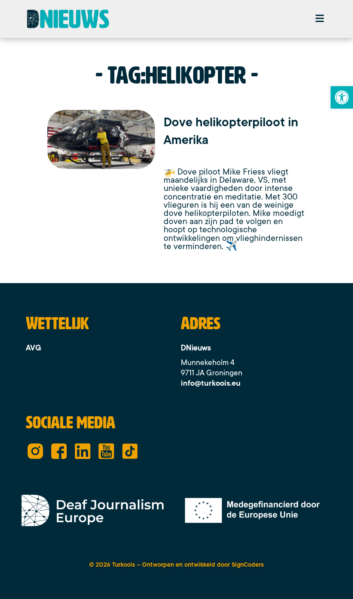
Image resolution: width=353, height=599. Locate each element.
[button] (320, 18)
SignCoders (248, 564)
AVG (33, 347)
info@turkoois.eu (211, 383)
